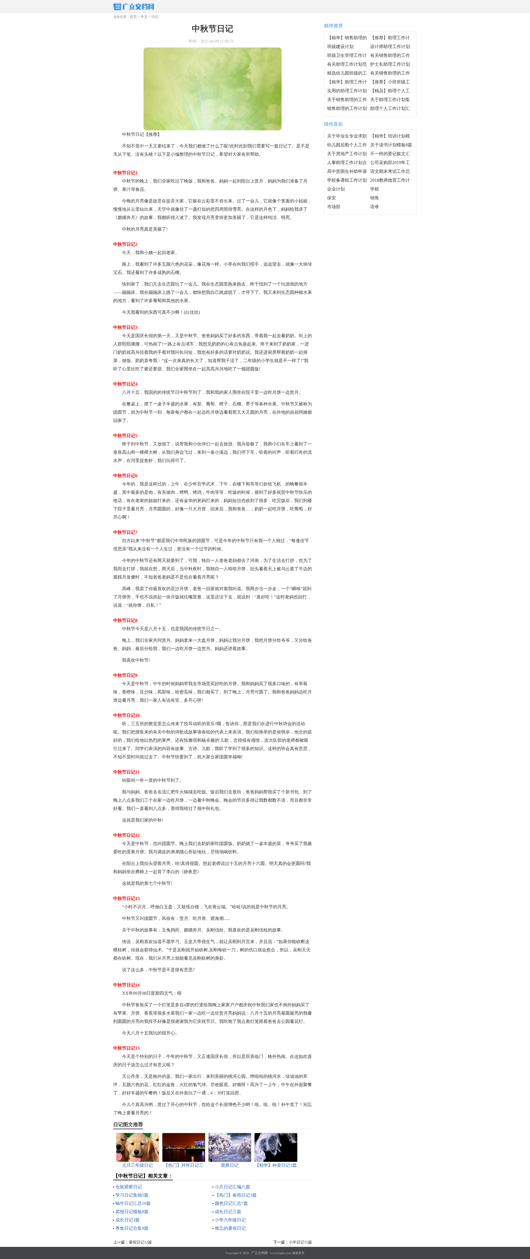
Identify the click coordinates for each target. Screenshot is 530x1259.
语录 (374, 206)
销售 (374, 198)
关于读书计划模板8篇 (391, 144)
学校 (374, 189)
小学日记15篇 (300, 1242)
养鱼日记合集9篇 (132, 1228)
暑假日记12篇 (140, 1242)
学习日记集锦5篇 (132, 1195)
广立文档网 (259, 1253)
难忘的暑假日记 (230, 1228)
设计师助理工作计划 (390, 46)
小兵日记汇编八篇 (232, 1186)
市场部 (333, 206)
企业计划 (336, 189)
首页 (133, 17)
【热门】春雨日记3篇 (236, 1195)
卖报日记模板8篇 (132, 1211)
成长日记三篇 (228, 1211)
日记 (154, 17)
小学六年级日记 (230, 1220)
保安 (331, 198)
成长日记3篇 (127, 1220)
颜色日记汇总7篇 (231, 1203)
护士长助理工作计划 (390, 64)
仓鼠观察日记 (128, 1186)
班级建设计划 (340, 46)
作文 (144, 17)
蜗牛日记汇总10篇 (133, 1203)
